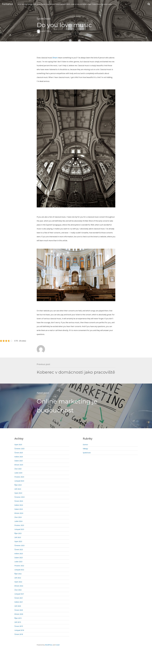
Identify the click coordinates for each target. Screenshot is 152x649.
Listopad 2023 (19, 529)
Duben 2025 (18, 461)
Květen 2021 (18, 602)
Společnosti (44, 18)
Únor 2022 (18, 590)
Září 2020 (17, 606)
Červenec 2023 (19, 545)
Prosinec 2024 (19, 477)
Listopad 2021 (19, 594)
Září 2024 (17, 489)
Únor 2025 (18, 469)
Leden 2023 (18, 562)
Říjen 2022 (18, 574)
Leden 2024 (18, 521)
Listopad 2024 (19, 481)
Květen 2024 (18, 505)
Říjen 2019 (18, 618)
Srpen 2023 (18, 541)
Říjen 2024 (18, 485)
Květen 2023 (18, 554)
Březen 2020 (18, 614)
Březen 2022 (18, 586)
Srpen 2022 (18, 582)
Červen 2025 (18, 453)
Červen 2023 (18, 549)
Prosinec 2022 (19, 566)
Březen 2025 (18, 465)
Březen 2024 (18, 513)
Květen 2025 (18, 457)
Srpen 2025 (18, 445)
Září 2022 (17, 578)
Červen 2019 (18, 626)
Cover (58, 645)
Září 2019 (17, 622)
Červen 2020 (18, 610)
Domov (85, 445)
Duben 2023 (18, 558)
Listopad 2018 (19, 630)
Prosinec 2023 (19, 525)
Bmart (55, 58)
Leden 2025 (18, 473)
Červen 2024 (18, 501)
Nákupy (85, 449)
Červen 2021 (18, 598)
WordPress (48, 645)
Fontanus (7, 4)
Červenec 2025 (19, 449)
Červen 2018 (18, 634)
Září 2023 (17, 537)
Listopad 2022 (19, 570)
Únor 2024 (18, 517)
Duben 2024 (18, 509)
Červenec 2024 (19, 497)
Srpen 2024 (18, 493)
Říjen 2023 (18, 533)
